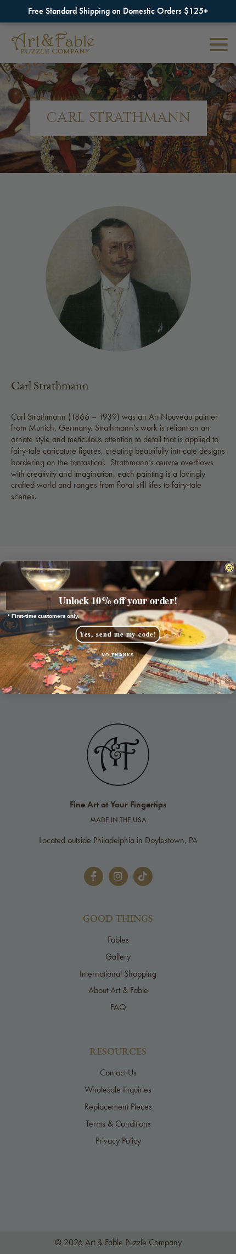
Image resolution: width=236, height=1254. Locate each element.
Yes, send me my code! (118, 634)
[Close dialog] (229, 567)
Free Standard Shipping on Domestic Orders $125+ (118, 10)
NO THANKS (118, 654)
